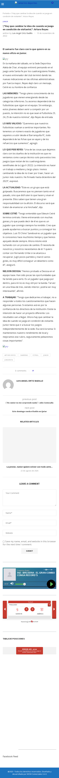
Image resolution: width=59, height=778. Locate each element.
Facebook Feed (10, 756)
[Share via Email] (44, 370)
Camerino (24, 355)
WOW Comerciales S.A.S (37, 774)
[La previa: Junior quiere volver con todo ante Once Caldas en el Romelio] (29, 445)
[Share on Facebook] (38, 370)
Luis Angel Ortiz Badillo (22, 33)
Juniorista (9, 360)
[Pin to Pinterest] (42, 370)
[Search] (56, 4)
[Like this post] (35, 370)
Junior (45, 355)
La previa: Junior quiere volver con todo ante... (30, 466)
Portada (6, 13)
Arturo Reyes (10, 355)
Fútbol (36, 355)
